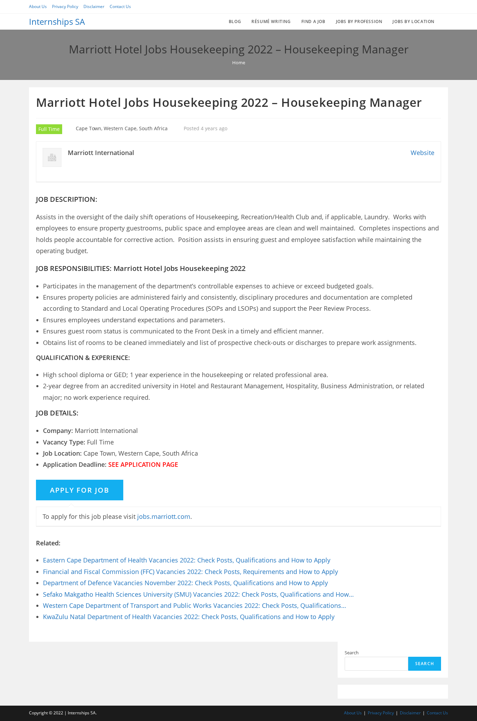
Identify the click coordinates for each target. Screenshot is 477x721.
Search (352, 652)
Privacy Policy (65, 6)
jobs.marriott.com (163, 516)
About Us (38, 6)
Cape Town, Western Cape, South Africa (122, 128)
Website (422, 152)
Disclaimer (93, 6)
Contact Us (120, 6)
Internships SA (57, 21)
